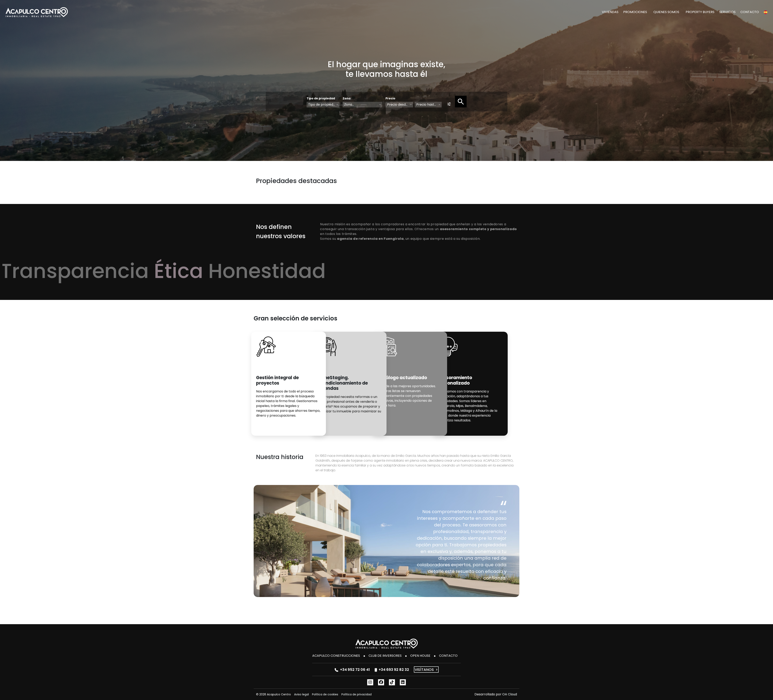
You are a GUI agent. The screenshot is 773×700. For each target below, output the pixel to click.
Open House (420, 655)
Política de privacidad (356, 694)
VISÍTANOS (426, 669)
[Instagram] (370, 682)
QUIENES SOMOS (666, 12)
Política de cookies (325, 694)
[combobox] (323, 104)
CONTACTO (749, 12)
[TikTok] (392, 682)
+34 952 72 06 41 (355, 669)
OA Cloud (509, 694)
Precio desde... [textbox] (398, 104)
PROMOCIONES (635, 12)
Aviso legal (301, 694)
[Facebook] (381, 682)
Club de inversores (385, 655)
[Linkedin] (403, 682)
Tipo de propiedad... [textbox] (323, 104)
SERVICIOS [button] (727, 12)
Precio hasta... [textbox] (427, 104)
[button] (765, 12)
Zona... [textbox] (349, 104)
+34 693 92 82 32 (394, 669)
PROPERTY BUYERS (700, 12)
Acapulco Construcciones (336, 655)
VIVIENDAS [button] (610, 12)
